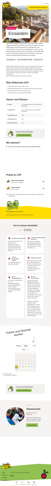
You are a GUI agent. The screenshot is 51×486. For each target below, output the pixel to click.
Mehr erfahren (32, 425)
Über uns (5, 475)
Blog (4, 472)
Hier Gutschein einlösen (24, 135)
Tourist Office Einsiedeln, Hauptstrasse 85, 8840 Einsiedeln (24, 146)
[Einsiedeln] (25, 22)
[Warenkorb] (42, 3)
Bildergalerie (6, 480)
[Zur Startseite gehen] (6, 4)
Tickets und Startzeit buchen (37, 7)
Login (47, 3)
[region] (25, 23)
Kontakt (5, 477)
